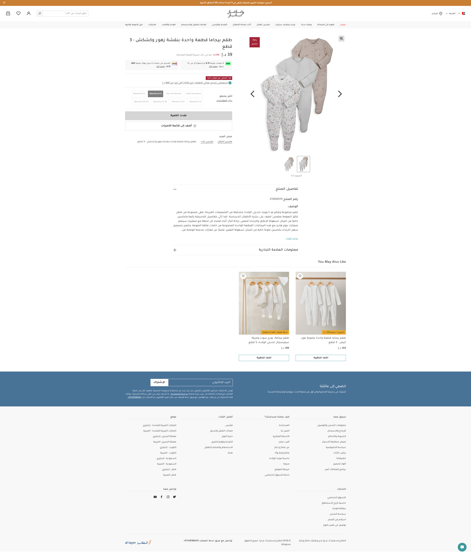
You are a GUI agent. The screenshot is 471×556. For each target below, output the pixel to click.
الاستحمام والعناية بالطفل (218, 447)
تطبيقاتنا (341, 458)
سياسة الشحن (338, 514)
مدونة (286, 464)
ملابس (229, 425)
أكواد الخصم (339, 464)
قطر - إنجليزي (169, 469)
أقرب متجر (284, 442)
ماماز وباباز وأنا (282, 453)
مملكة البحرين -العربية (164, 442)
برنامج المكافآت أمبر (335, 469)
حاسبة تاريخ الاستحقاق (334, 503)
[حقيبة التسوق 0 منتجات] (8, 13)
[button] (343, 24)
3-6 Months (139, 94)
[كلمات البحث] (40, 13)
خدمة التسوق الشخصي (277, 475)
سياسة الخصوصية (179, 394)
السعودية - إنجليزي (166, 458)
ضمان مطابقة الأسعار (334, 442)
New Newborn (193, 94)
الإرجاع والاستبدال (336, 431)
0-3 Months (156, 94)
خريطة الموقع (282, 469)
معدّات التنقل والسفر (221, 431)
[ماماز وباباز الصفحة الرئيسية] (235, 13)
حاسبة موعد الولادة (279, 458)
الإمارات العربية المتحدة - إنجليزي (159, 425)
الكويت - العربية (168, 453)
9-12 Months (178, 102)
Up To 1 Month (173, 94)
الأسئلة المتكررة (281, 436)
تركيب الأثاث (339, 453)
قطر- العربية (169, 475)
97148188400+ (134, 397)
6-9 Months (195, 102)
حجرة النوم (227, 436)
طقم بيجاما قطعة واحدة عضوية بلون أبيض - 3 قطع (323, 340)
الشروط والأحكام (337, 436)
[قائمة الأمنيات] (300, 276)
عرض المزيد (292, 238)
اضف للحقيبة (321, 358)
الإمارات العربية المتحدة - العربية (159, 431)
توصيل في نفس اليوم (334, 525)
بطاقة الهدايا (339, 508)
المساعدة (284, 425)
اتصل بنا (285, 431)
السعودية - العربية (166, 464)
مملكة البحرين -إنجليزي (164, 436)
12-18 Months (160, 102)
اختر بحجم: (225, 96)
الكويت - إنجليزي (168, 447)
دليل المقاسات (224, 101)
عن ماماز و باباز (281, 447)
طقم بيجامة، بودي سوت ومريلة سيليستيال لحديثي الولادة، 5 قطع (269, 340)
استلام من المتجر (337, 520)
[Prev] (340, 94)
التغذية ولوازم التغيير (222, 442)
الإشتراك (159, 382)
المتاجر (435, 14)
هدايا (230, 453)
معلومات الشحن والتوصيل (331, 425)
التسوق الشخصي (336, 497)
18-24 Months (141, 102)
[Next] (252, 94)
